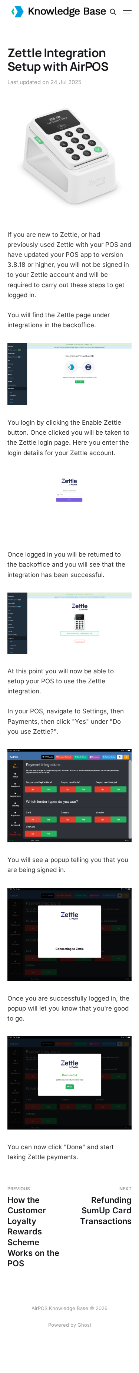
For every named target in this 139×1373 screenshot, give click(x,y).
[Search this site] (113, 11)
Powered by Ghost (69, 1325)
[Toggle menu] (127, 11)
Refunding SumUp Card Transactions (106, 1206)
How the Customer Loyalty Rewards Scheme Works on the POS (33, 1227)
